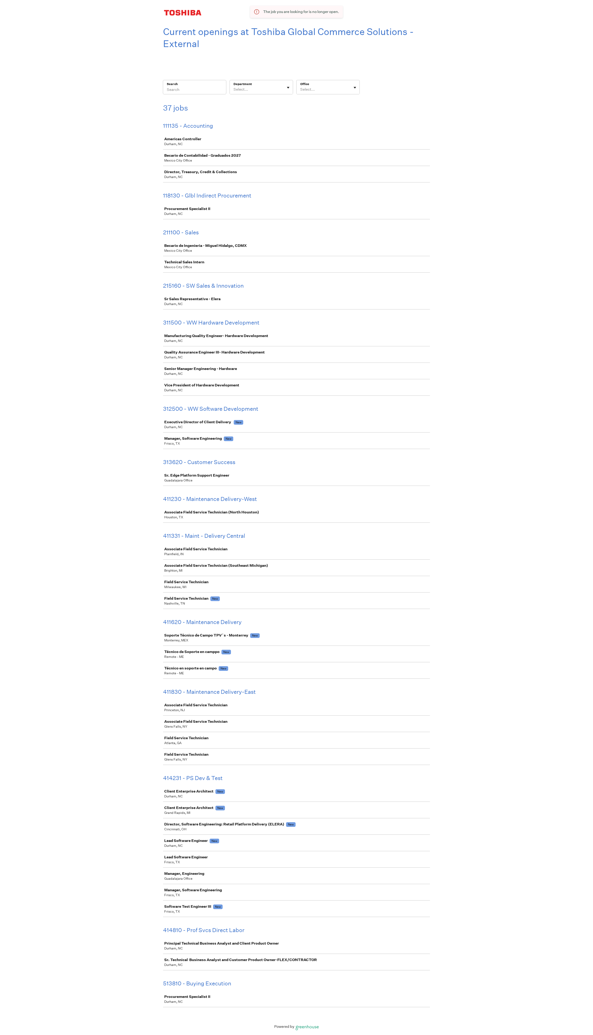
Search (172, 84)
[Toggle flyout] (288, 87)
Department (242, 84)
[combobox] (233, 89)
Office (304, 84)
